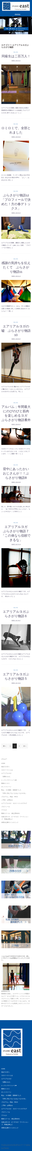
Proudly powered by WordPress (10, 1145)
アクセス (4, 810)
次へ (24, 746)
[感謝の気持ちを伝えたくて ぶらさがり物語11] (16, 291)
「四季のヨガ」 (6, 776)
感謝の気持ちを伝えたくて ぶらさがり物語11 (16, 267)
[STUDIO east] (16, 6)
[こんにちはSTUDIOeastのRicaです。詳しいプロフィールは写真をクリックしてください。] (16, 976)
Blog (16, 52)
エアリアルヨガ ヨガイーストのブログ (14, 803)
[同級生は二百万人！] (16, 84)
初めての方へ (5, 767)
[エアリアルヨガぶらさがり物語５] (16, 706)
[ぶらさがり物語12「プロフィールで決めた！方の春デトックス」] (16, 228)
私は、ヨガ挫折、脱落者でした (11, 790)
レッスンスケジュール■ (8, 780)
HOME (3, 763)
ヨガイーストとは (7, 770)
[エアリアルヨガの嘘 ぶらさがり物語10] (16, 362)
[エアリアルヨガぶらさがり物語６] (16, 637)
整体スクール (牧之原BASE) (10, 813)
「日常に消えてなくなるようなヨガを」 (14, 793)
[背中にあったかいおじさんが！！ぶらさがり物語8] (16, 494)
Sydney (28, 1145)
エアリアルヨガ (6, 773)
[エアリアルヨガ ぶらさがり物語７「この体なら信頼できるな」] (16, 568)
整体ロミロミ (5, 783)
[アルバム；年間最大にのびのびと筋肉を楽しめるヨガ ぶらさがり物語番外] (16, 436)
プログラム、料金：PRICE (9, 797)
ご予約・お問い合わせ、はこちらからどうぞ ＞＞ (16, 28)
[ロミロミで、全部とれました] (16, 156)
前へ (4, 746)
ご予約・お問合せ (7, 800)
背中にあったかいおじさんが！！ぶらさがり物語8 (16, 473)
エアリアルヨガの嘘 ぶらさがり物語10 (16, 330)
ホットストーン (6, 786)
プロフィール (5, 806)
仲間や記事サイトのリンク (9, 822)
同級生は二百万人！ (16, 56)
